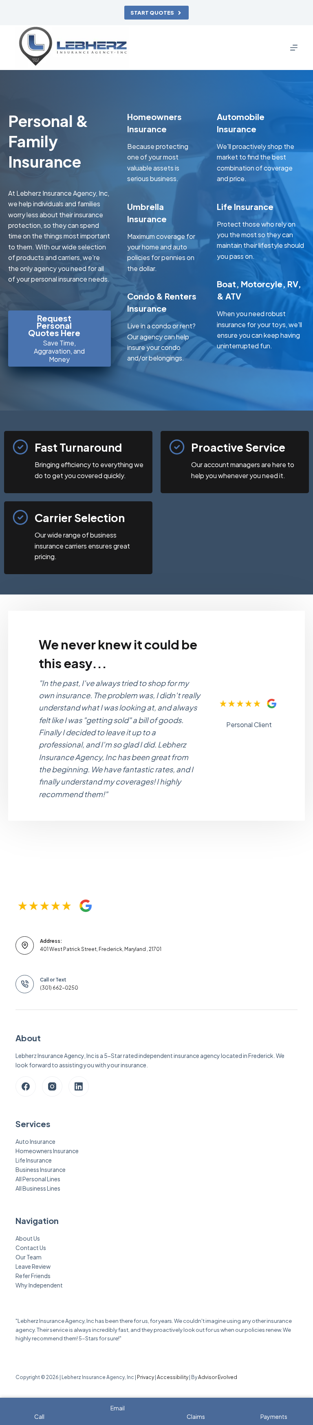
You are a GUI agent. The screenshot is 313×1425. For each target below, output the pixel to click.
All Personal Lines (37, 1178)
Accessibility (172, 1377)
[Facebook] (25, 1086)
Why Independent (39, 1285)
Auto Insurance (35, 1141)
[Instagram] (52, 1086)
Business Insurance (40, 1169)
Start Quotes (152, 12)
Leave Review (33, 1266)
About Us (27, 1238)
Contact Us (30, 1247)
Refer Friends (33, 1275)
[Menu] (294, 47)
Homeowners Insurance (47, 1150)
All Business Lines (37, 1188)
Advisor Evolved (217, 1377)
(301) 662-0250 (59, 988)
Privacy (145, 1377)
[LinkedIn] (78, 1086)
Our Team (28, 1257)
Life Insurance (33, 1160)
